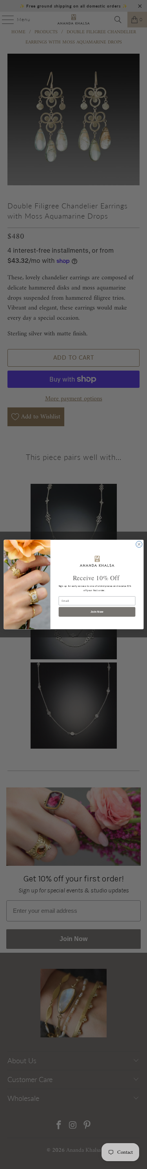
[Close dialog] (139, 544)
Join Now (97, 611)
